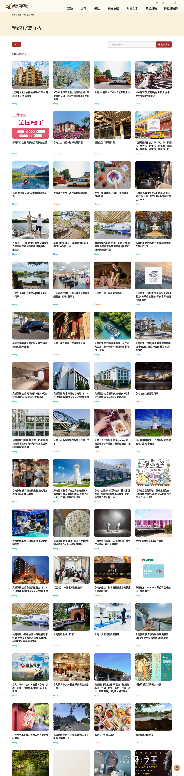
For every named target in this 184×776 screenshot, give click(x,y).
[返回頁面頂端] (177, 772)
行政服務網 (171, 9)
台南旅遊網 (16, 6)
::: (153, 2)
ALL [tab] (16, 44)
